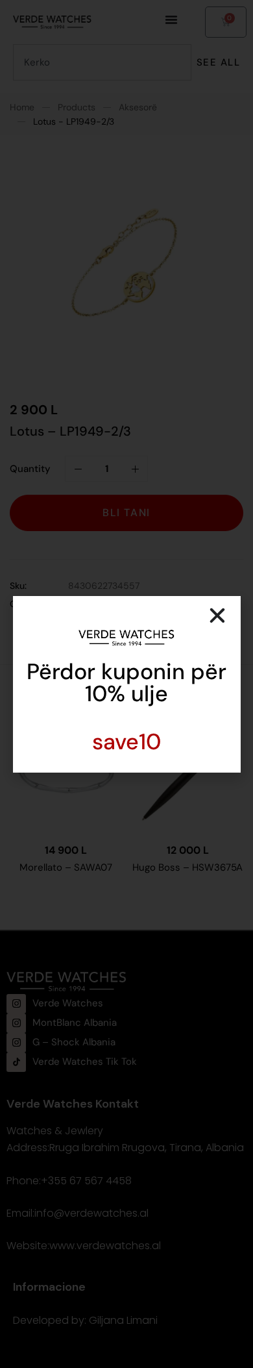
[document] (126, 684)
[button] (217, 615)
